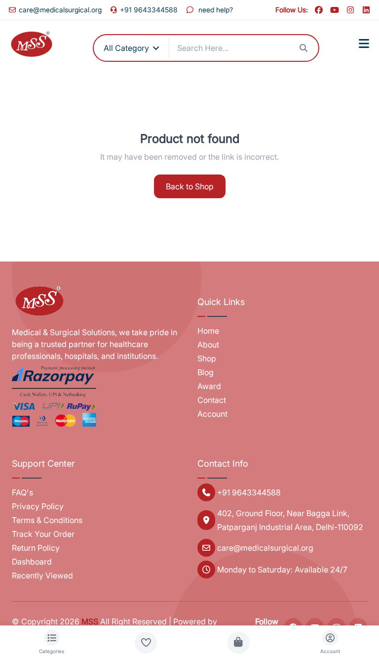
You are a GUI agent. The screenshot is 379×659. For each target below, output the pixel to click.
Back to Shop (190, 186)
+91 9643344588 (149, 9)
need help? (215, 9)
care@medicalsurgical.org (60, 9)
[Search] (303, 48)
